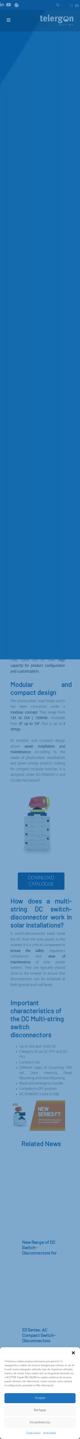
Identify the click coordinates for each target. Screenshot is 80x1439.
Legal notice (49, 1432)
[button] (73, 1353)
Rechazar (40, 1410)
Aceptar (40, 1398)
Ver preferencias (40, 1422)
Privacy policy (33, 1432)
